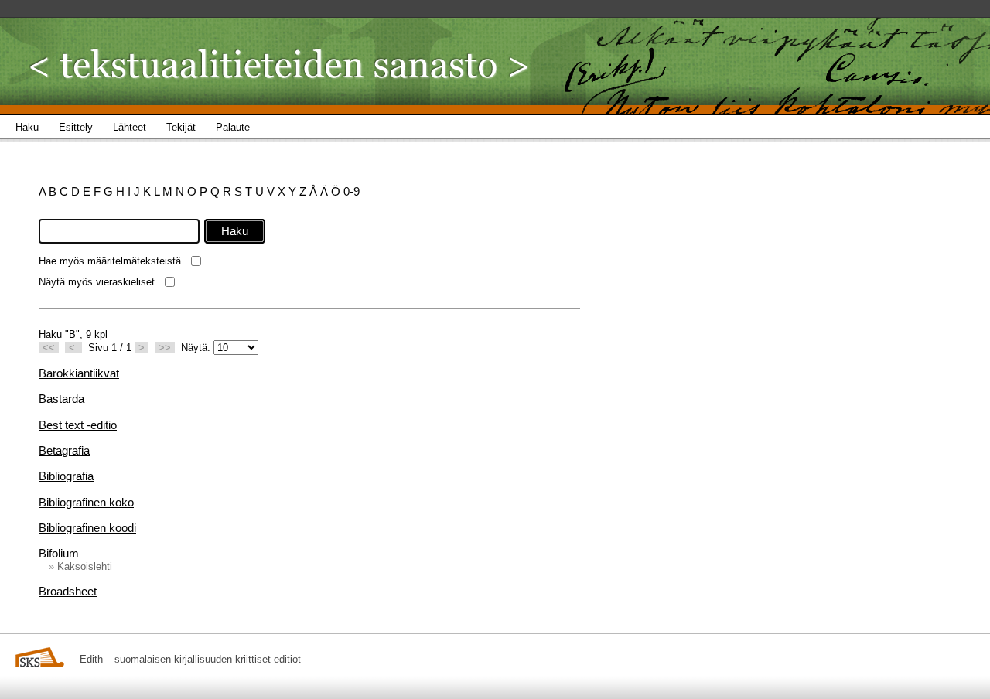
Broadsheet (68, 591)
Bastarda (61, 398)
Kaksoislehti (84, 566)
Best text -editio (78, 424)
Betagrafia (64, 450)
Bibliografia (66, 475)
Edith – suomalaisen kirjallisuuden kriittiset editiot (190, 659)
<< (49, 347)
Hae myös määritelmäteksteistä (110, 261)
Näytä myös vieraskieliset (97, 282)
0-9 (351, 191)
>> (165, 347)
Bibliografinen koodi (87, 527)
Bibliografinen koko (86, 502)
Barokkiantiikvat (79, 373)
